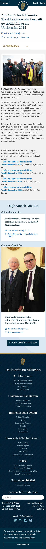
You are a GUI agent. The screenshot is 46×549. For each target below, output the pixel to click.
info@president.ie (26, 516)
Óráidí (23, 420)
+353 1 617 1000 (12, 503)
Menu (5, 3)
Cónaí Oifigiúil (23, 445)
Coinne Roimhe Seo (11, 212)
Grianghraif (23, 429)
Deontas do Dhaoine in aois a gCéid (23, 471)
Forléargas (11, 46)
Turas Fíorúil (23, 443)
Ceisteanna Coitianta (23, 468)
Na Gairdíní (23, 451)
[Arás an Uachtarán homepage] (23, 361)
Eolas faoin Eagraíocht (23, 465)
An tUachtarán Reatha (23, 381)
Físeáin (23, 426)
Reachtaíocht (23, 386)
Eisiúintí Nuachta (23, 417)
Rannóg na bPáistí (23, 485)
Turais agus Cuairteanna (23, 454)
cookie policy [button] (29, 538)
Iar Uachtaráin (23, 389)
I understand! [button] (23, 544)
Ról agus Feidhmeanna (23, 384)
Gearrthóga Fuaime (23, 423)
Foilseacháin (23, 432)
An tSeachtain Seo (23, 400)
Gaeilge (42, 3)
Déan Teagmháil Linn (23, 474)
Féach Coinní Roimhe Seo (23, 342)
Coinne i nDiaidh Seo (11, 245)
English (35, 3)
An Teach (23, 448)
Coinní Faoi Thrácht (23, 406)
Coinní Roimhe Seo (23, 403)
